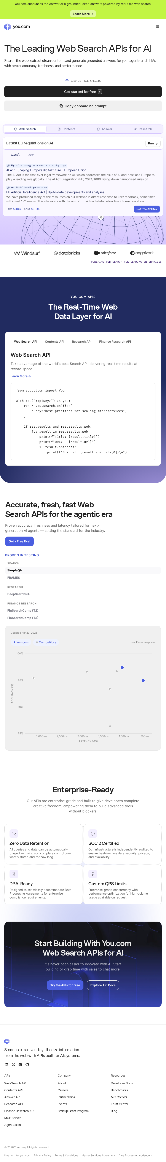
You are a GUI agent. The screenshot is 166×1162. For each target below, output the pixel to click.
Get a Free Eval (19, 541)
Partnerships (66, 1097)
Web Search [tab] (27, 129)
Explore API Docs (103, 985)
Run (151, 143)
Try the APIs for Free (65, 985)
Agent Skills (12, 1125)
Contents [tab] (68, 129)
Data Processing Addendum (135, 1155)
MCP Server (12, 1118)
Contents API (13, 1090)
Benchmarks (119, 1090)
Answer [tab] (107, 129)
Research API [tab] (81, 341)
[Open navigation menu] (157, 26)
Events (62, 1104)
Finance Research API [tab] (115, 341)
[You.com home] (17, 26)
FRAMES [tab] (13, 577)
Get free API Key (146, 209)
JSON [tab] (31, 154)
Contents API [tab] (54, 341)
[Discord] (20, 1064)
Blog (114, 1111)
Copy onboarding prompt (86, 106)
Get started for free (82, 92)
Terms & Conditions (66, 1155)
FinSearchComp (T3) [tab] (22, 618)
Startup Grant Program (73, 1111)
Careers (63, 1090)
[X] (13, 1064)
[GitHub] (27, 1064)
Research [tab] (145, 129)
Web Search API (15, 1083)
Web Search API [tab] (25, 341)
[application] (83, 697)
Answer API (12, 1097)
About (62, 1083)
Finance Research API (19, 1111)
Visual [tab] (15, 154)
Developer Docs (122, 1083)
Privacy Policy (42, 1155)
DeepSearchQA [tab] (18, 594)
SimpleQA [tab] (14, 570)
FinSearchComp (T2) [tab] (22, 610)
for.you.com (23, 1155)
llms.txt (8, 1155)
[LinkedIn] (6, 1064)
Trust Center (119, 1104)
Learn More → (83, 14)
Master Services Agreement (98, 1155)
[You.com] (42, 1041)
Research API (13, 1104)
